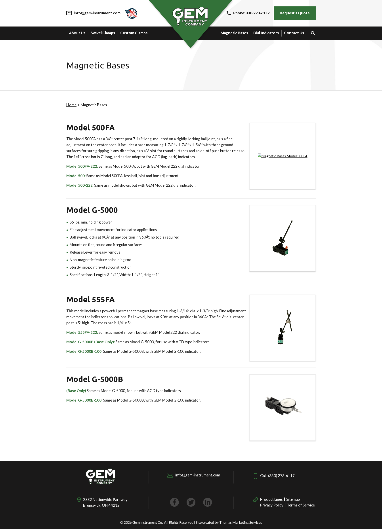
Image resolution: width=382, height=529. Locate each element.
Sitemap (293, 499)
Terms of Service (301, 505)
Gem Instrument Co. (147, 522)
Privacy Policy (271, 505)
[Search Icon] (313, 33)
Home (71, 104)
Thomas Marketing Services (240, 522)
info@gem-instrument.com (197, 475)
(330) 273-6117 (281, 475)
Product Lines (271, 499)
